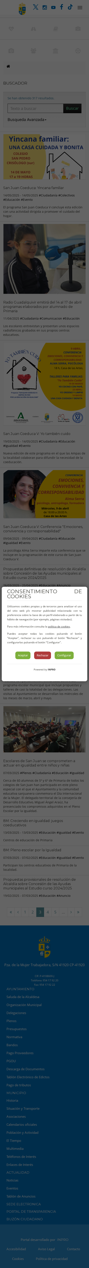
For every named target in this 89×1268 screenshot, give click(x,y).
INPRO (52, 669)
